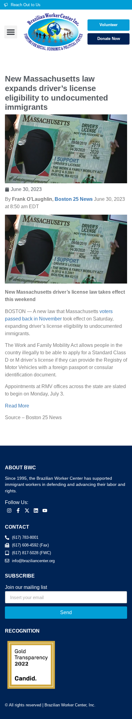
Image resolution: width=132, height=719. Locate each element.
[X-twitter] (27, 510)
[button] (10, 32)
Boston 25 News (74, 199)
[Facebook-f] (18, 510)
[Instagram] (9, 510)
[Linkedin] (35, 510)
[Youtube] (44, 510)
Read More (17, 405)
